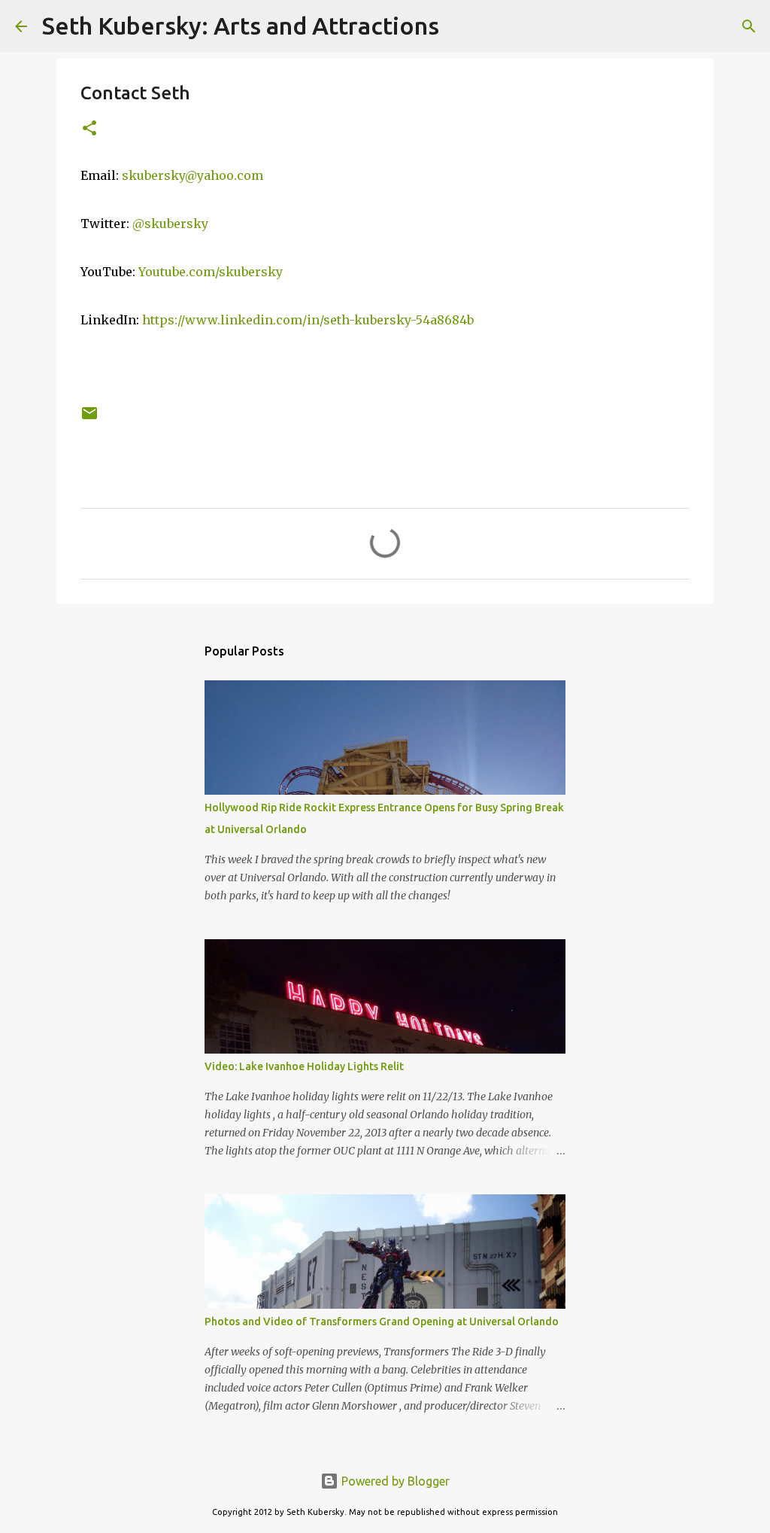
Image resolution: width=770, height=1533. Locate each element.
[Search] (460, 26)
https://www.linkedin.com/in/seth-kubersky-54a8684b (308, 319)
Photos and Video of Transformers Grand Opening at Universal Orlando (382, 1322)
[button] (89, 129)
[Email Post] (89, 419)
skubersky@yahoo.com (192, 175)
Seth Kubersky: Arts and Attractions (240, 25)
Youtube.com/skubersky (210, 271)
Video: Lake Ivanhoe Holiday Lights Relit (304, 1066)
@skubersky (170, 223)
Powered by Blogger (394, 1481)
